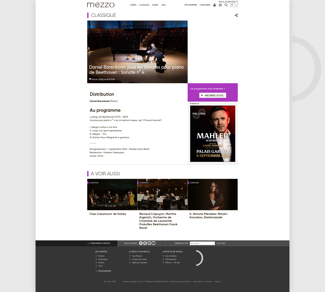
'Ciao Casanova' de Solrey (107, 214)
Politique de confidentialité (156, 281)
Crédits (217, 281)
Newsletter (181, 243)
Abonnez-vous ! (214, 95)
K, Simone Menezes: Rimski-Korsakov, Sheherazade (209, 215)
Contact (208, 281)
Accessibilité (198, 281)
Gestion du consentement (180, 281)
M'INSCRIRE (221, 243)
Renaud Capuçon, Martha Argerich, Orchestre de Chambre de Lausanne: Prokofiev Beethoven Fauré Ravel (158, 221)
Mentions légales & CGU (133, 281)
